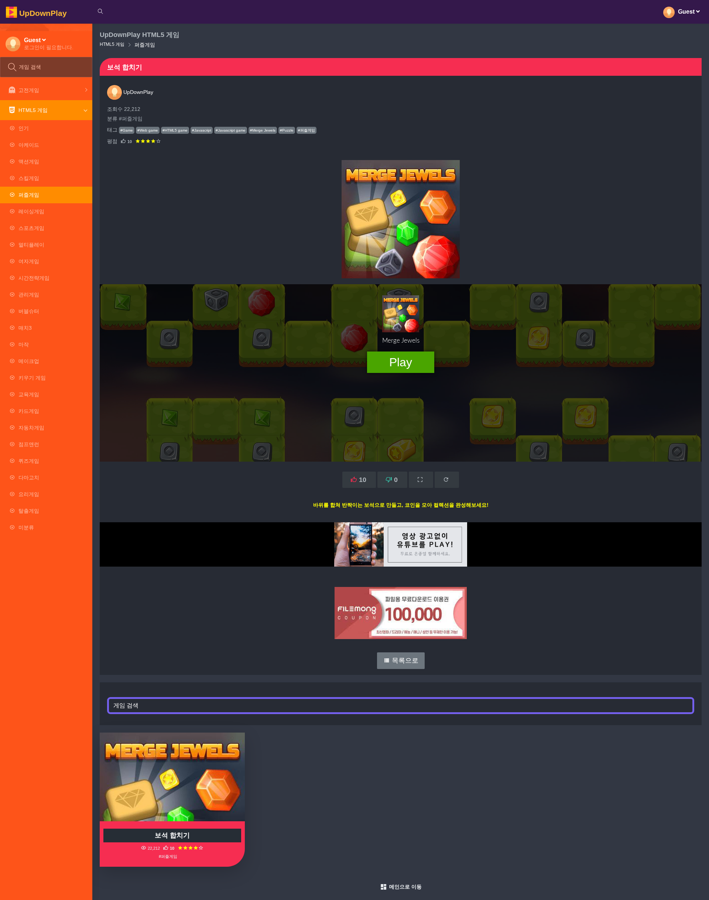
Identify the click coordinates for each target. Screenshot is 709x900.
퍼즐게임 (144, 45)
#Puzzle (287, 130)
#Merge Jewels (262, 130)
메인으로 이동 (405, 887)
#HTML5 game (175, 130)
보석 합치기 (172, 835)
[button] (48, 43)
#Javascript (201, 130)
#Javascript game (231, 130)
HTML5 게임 (112, 44)
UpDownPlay (137, 92)
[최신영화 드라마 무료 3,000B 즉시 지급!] (401, 605)
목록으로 (404, 660)
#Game (126, 130)
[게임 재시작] (447, 480)
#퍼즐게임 (131, 119)
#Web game (147, 130)
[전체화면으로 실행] (421, 480)
